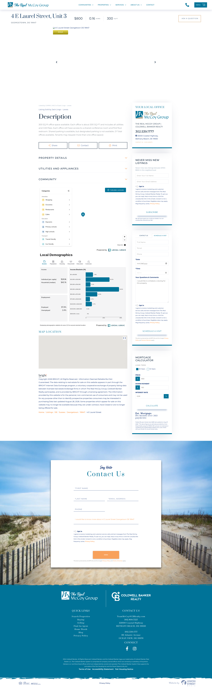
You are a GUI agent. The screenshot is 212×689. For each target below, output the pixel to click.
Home (41, 412)
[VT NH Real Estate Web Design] (182, 683)
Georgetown (72, 412)
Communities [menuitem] (85, 5)
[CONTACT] (189, 18)
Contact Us (139, 142)
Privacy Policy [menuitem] (81, 636)
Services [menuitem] (119, 5)
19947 (82, 412)
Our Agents (148, 142)
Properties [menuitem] (103, 5)
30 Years (142, 369)
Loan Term (140, 365)
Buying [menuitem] (80, 620)
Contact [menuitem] (150, 5)
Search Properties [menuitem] (81, 616)
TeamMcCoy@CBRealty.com (131, 616)
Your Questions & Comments (147, 277)
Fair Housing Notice (124, 669)
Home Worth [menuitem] (81, 629)
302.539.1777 (144, 131)
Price (137, 375)
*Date (137, 259)
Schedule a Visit (160, 235)
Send (106, 555)
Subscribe (152, 212)
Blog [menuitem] (81, 632)
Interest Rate (141, 392)
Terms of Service (146, 340)
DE (56, 412)
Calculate (152, 406)
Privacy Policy (154, 204)
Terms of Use (85, 669)
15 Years (152, 369)
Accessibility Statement (103, 669)
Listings (49, 412)
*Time (137, 269)
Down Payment (142, 384)
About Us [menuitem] (135, 5)
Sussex (62, 412)
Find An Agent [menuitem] (81, 626)
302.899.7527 (131, 620)
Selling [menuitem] (80, 623)
